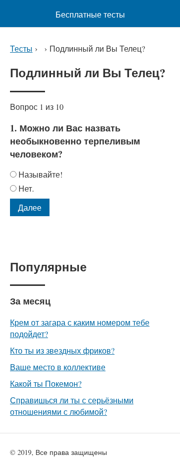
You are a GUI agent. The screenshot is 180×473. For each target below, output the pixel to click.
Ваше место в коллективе (58, 367)
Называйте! (40, 174)
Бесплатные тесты (90, 14)
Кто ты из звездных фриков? (62, 350)
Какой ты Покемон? (46, 383)
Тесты (21, 48)
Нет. (26, 188)
